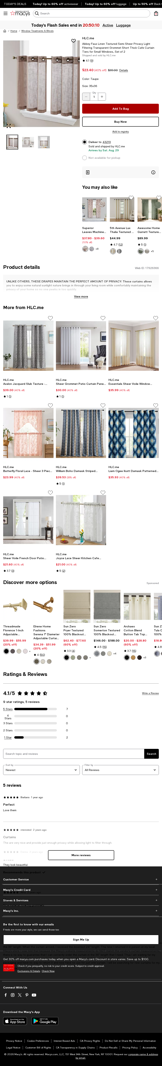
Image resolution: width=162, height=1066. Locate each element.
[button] (41, 92)
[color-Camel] (133, 657)
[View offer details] (120, 172)
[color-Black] (66, 657)
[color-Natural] (147, 251)
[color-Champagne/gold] (113, 251)
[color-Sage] (140, 251)
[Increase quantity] (102, 97)
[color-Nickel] (42, 661)
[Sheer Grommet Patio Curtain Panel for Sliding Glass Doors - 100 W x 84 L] (81, 345)
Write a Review (150, 693)
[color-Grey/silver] (119, 251)
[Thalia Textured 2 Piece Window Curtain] (122, 209)
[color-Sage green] (73, 657)
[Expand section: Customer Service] (81, 879)
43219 (107, 142)
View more (81, 296)
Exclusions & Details (29, 971)
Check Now (48, 971)
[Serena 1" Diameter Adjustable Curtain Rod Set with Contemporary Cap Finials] (46, 606)
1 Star (8, 737)
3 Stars (8, 723)
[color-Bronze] (36, 661)
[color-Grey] (91, 249)
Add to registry (120, 131)
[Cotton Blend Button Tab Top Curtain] (137, 606)
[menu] (5, 13)
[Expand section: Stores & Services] (81, 900)
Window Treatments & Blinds (37, 31)
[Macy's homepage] (4, 31)
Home (13, 31)
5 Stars (8, 709)
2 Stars (8, 730)
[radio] (85, 249)
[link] (94, 239)
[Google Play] (45, 1021)
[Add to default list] (131, 197)
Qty (94, 92)
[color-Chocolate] (139, 657)
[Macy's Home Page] (20, 13)
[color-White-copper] (85, 249)
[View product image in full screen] (8, 126)
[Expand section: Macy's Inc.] (81, 911)
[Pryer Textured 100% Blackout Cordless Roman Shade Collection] (76, 606)
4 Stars (8, 716)
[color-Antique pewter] (19, 651)
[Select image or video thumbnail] (12, 142)
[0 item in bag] (156, 13)
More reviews (81, 855)
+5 (152, 251)
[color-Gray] (103, 653)
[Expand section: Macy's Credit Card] (81, 890)
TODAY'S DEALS (15, 4)
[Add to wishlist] (73, 41)
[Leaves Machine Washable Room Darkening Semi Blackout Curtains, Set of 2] (94, 209)
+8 (97, 249)
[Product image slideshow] (41, 84)
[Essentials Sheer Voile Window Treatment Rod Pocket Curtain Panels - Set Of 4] (133, 345)
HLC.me (88, 38)
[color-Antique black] (6, 651)
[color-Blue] (96, 653)
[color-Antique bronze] (12, 651)
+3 (144, 657)
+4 (114, 653)
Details (123, 70)
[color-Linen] (109, 653)
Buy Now (120, 121)
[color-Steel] (79, 657)
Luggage (124, 25)
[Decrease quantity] (86, 97)
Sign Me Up (81, 939)
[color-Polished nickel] (25, 651)
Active (108, 25)
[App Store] (15, 1021)
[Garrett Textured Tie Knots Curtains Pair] (150, 209)
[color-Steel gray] (85, 657)
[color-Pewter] (49, 661)
